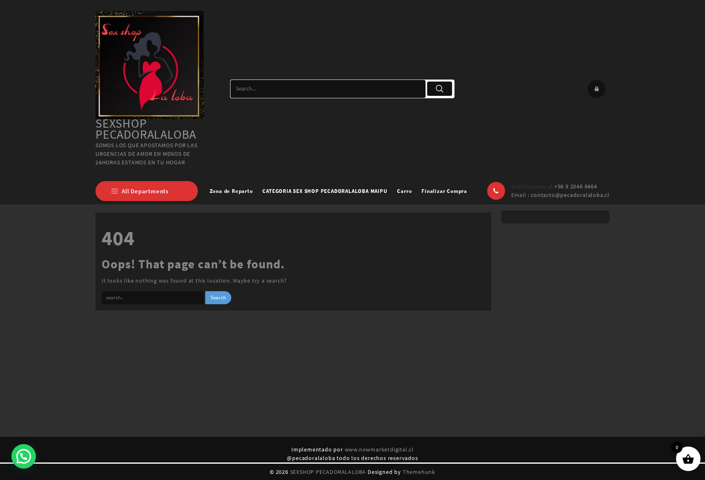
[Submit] (439, 89)
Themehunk (419, 472)
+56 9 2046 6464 (575, 186)
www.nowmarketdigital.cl (379, 449)
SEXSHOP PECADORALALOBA (145, 128)
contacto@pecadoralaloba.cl (570, 195)
